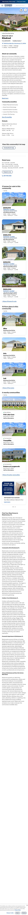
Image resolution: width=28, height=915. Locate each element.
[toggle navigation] (2, 5)
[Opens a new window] (21, 10)
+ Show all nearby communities (11, 475)
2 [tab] (15, 507)
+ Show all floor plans (8, 388)
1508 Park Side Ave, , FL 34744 (15, 43)
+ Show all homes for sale (9, 301)
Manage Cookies (10, 912)
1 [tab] (13, 507)
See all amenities (7, 117)
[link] (14, 19)
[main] (14, 461)
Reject (17, 912)
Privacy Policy (18, 910)
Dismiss (24, 912)
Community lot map (9, 148)
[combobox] (20, 5)
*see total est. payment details (10, 210)
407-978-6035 (7, 175)
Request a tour (7, 172)
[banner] (14, 1)
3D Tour (19, 29)
